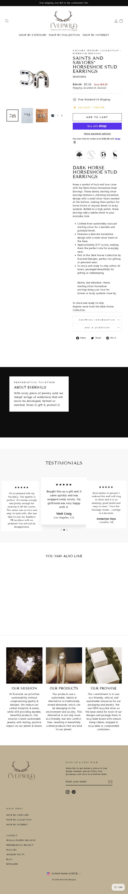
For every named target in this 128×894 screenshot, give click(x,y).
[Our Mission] (24, 665)
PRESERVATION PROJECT (20, 845)
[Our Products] (64, 665)
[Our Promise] (104, 665)
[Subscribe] (110, 782)
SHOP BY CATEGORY (32, 34)
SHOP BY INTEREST (96, 34)
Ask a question (97, 327)
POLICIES (11, 850)
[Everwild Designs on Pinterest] (74, 792)
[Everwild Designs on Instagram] (67, 792)
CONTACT (11, 835)
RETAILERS (12, 864)
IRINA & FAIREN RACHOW (21, 840)
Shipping (77, 88)
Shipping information (97, 320)
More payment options (97, 133)
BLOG (9, 859)
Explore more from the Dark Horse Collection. (93, 308)
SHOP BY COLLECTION (64, 34)
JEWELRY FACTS (15, 854)
